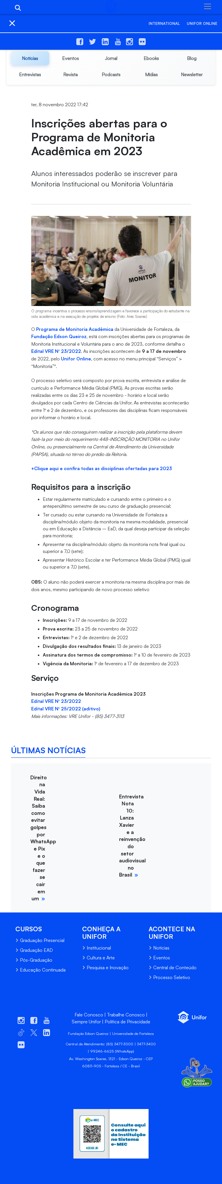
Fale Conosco (89, 1015)
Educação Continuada (43, 970)
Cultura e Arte (101, 958)
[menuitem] (30, 58)
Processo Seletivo (171, 977)
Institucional (99, 948)
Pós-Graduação (36, 960)
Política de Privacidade (127, 1021)
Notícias (161, 948)
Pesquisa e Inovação (108, 967)
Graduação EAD (36, 950)
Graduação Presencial (42, 940)
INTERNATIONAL (164, 23)
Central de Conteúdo (175, 967)
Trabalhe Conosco (126, 1015)
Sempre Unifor (86, 1021)
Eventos (161, 958)
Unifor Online (202, 23)
